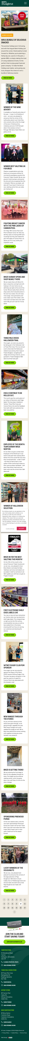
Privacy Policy (5, 1033)
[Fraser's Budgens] (7, 3)
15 (16, 908)
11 (24, 904)
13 (8, 908)
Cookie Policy (14, 1033)
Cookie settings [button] (10, 528)
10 (20, 904)
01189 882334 (7, 982)
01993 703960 (7, 1002)
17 (24, 908)
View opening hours (9, 985)
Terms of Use (23, 1033)
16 (20, 908)
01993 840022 (7, 1022)
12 (4, 908)
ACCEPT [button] (21, 528)
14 (12, 908)
